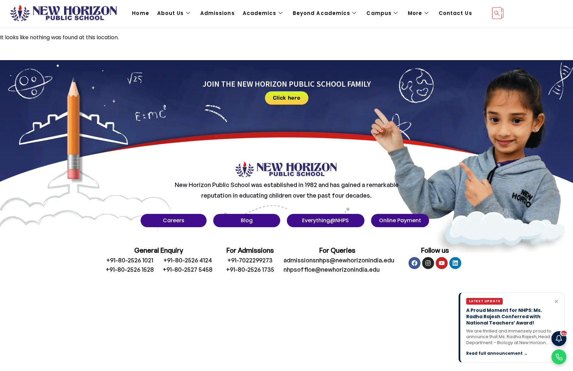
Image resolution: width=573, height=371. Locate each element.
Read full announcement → (497, 353)
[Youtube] (442, 263)
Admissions (217, 13)
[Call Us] (558, 356)
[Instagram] (428, 263)
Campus (379, 13)
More (415, 13)
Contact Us (455, 13)
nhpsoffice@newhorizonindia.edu (332, 269)
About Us (170, 13)
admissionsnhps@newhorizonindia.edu (339, 260)
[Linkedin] (455, 263)
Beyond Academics (321, 13)
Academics (260, 13)
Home (140, 13)
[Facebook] (414, 263)
